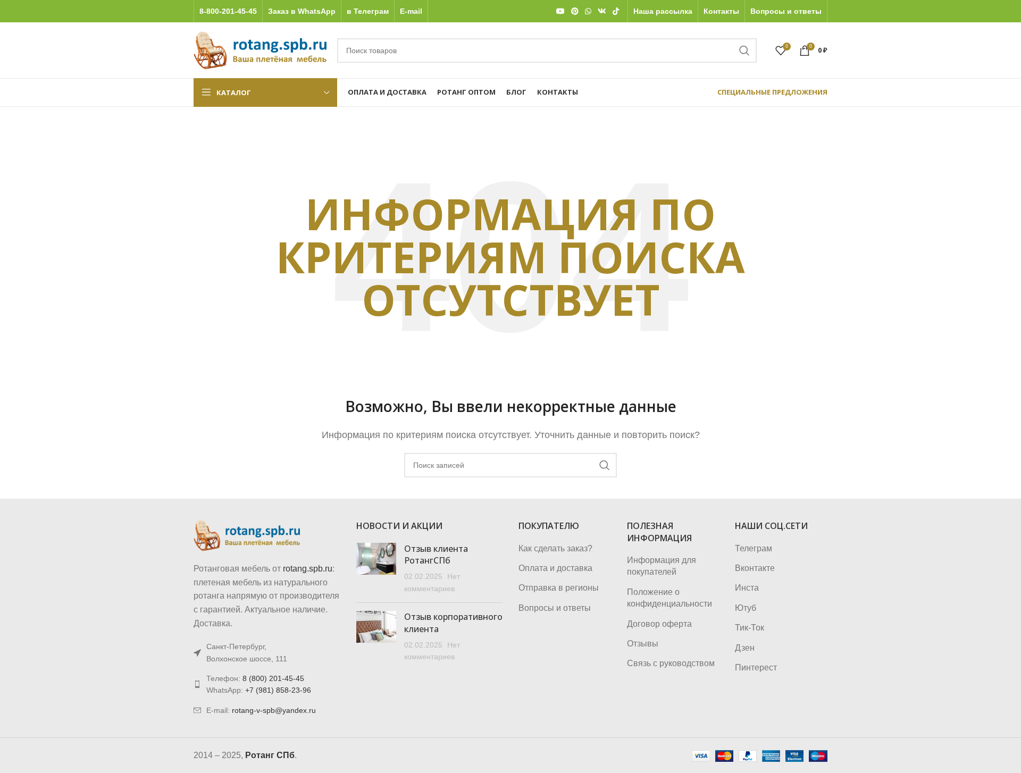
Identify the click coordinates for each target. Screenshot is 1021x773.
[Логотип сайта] (260, 49)
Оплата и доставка (555, 568)
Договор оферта (659, 623)
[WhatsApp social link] (588, 11)
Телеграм (753, 548)
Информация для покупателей (661, 566)
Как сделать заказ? (555, 548)
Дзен (745, 647)
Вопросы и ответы (554, 607)
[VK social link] (602, 11)
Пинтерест (756, 667)
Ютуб (745, 607)
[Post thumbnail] (376, 569)
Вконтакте (755, 568)
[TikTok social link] (615, 11)
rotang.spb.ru (307, 568)
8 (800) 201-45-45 (273, 678)
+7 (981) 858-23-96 (278, 690)
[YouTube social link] (560, 11)
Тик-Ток (749, 627)
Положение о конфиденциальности (669, 597)
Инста (747, 587)
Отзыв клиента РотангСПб (436, 554)
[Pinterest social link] (575, 11)
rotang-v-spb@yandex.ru (274, 710)
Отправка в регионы (558, 587)
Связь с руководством (671, 663)
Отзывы (642, 643)
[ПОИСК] (744, 50)
